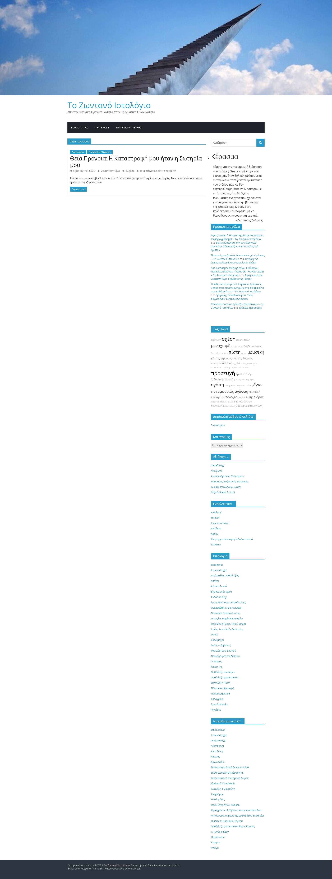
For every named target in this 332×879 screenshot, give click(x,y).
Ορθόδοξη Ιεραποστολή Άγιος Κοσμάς (233, 826)
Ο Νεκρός (216, 661)
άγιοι (258, 385)
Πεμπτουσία (218, 837)
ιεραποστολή (243, 339)
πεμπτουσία (217, 405)
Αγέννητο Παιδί (220, 523)
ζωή (260, 405)
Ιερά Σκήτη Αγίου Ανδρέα (225, 804)
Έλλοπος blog (219, 597)
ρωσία (231, 401)
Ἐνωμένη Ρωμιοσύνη (223, 788)
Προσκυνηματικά (220, 693)
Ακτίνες (215, 580)
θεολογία (230, 397)
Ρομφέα (215, 842)
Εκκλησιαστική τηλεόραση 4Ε (227, 772)
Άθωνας (215, 756)
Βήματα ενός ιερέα (221, 591)
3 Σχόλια (129, 170)
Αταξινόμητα (78, 152)
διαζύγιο (215, 402)
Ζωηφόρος (217, 794)
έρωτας (240, 374)
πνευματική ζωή (221, 363)
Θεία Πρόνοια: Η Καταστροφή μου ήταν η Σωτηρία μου (136, 162)
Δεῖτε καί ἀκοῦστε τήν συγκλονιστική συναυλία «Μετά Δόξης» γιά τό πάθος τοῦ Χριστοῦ (234, 246)
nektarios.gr (217, 745)
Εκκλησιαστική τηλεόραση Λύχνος (230, 778)
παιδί (247, 346)
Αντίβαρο (216, 528)
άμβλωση (216, 339)
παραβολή (170, 170)
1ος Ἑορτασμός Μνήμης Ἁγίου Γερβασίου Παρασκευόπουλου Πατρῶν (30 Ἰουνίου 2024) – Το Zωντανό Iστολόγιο (237, 271)
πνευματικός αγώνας (229, 391)
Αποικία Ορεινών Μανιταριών (227, 476)
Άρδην (214, 533)
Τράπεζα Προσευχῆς (128, 127)
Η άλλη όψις (218, 799)
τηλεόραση (238, 346)
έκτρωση (252, 405)
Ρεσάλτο (216, 544)
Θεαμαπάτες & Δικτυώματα (226, 607)
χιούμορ (238, 379)
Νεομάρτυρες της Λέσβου (225, 656)
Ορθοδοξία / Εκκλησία (100, 152)
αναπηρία (215, 367)
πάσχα (245, 363)
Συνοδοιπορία (219, 704)
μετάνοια (256, 346)
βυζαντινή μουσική (222, 379)
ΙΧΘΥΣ (214, 634)
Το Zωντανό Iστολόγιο (109, 105)
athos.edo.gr (218, 729)
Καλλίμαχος (217, 640)
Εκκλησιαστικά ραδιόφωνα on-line (230, 767)
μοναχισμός (221, 345)
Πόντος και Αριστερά (222, 688)
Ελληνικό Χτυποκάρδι (223, 783)
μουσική (255, 352)
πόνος (249, 385)
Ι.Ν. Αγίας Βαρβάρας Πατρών (227, 618)
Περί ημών (102, 127)
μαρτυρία (241, 405)
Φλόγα (215, 847)
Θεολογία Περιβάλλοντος (225, 613)
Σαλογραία (217, 699)
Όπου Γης (216, 666)
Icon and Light (219, 570)
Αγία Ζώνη (217, 751)
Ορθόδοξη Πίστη (220, 682)
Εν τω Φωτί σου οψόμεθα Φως (228, 602)
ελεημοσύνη (229, 406)
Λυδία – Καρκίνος (220, 645)
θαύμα (249, 374)
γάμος (215, 358)
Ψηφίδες (216, 709)
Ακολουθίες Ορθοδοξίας (225, 575)
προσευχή (223, 373)
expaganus (217, 564)
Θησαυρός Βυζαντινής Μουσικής (229, 481)
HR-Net (215, 517)
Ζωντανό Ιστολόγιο (111, 170)
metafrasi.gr (217, 465)
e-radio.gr (216, 512)
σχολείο (237, 363)
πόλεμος (223, 402)
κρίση (244, 353)
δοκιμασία (145, 170)
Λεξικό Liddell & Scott (223, 492)
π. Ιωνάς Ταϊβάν (220, 831)
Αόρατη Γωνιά (219, 586)
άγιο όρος (256, 397)
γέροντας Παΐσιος (231, 358)
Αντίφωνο (216, 470)
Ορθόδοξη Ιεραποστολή (224, 677)
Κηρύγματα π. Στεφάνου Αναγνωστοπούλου (236, 810)
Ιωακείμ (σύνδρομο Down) (226, 486)
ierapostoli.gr (218, 740)
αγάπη (217, 385)
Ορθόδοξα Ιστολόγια (223, 672)
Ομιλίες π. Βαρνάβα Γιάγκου (227, 821)
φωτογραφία (248, 379)
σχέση (229, 339)
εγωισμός (252, 363)
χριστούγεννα (244, 401)
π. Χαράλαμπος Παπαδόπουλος (234, 367)
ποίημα (229, 385)
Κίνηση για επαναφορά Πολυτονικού (232, 539)
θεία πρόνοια (158, 170)
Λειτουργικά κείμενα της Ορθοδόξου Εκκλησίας (237, 815)
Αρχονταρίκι (218, 762)
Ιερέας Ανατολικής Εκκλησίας (227, 629)
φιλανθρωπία (239, 385)
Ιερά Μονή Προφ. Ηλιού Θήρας (228, 623)
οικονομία (243, 397)
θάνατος (248, 358)
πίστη (234, 352)
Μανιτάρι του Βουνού (223, 650)
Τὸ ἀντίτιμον (218, 425)
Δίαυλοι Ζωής (79, 127)
